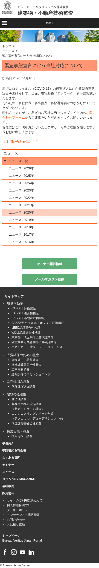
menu (49, 23)
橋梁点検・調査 (22, 436)
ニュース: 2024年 (21, 183)
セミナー (8, 464)
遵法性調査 (19, 399)
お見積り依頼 (16, 524)
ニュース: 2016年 (21, 242)
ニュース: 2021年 (21, 205)
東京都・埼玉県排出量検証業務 (32, 337)
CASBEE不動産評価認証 (28, 318)
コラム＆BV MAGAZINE (18, 479)
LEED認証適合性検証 (26, 327)
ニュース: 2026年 (21, 168)
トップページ (11, 535)
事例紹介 (8, 443)
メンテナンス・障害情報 (23, 515)
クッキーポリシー (19, 510)
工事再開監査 (20, 369)
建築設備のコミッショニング (31, 374)
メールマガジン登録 (49, 279)
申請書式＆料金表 (14, 450)
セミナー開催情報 (49, 264)
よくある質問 (11, 457)
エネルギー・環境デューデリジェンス (37, 347)
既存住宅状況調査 (23, 386)
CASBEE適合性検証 (25, 313)
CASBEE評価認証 (24, 308)
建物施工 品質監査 (25, 360)
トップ (6, 46)
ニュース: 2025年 (21, 175)
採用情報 (8, 493)
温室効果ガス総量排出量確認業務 (34, 342)
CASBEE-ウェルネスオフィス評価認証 (38, 323)
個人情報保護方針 (19, 505)
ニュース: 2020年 (21, 212)
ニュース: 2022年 (21, 198)
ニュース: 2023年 (21, 190)
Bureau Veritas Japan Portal (22, 540)
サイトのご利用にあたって (25, 500)
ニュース (8, 51)
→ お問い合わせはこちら (20, 141)
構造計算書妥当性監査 (26, 364)
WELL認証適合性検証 (26, 332)
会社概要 (8, 486)
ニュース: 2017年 (21, 234)
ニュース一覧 (18, 161)
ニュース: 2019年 (21, 220)
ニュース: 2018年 (21, 227)
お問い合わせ (16, 519)
